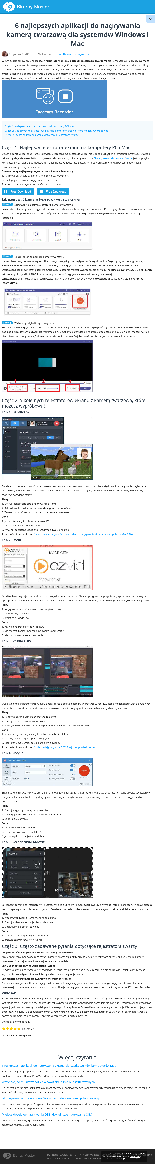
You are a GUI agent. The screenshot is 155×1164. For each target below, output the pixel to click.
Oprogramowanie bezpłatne (69, 20)
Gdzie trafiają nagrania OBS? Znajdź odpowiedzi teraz (64, 747)
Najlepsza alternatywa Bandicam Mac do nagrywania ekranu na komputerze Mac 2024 (83, 534)
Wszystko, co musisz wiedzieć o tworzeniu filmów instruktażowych (48, 1082)
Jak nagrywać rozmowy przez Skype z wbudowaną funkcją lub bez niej (50, 1098)
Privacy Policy (135, 1156)
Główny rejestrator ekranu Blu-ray (113, 158)
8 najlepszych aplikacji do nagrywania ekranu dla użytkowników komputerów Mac (59, 1066)
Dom (39, 20)
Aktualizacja (104, 20)
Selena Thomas (63, 54)
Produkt (124, 20)
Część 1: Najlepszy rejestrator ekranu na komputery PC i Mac (39, 126)
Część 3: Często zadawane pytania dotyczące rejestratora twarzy (41, 135)
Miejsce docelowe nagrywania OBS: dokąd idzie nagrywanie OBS (47, 1114)
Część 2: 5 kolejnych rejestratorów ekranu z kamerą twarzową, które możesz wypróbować (56, 130)
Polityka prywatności (89, 1154)
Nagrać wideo (84, 54)
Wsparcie (142, 20)
